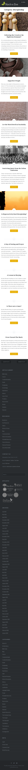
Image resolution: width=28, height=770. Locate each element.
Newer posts (21, 361)
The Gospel (4, 717)
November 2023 (5, 544)
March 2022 (4, 578)
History (4, 393)
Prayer (3, 693)
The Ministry (5, 723)
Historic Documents (6, 436)
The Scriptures (5, 726)
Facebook (8, 460)
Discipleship (4, 385)
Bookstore (4, 420)
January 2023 (5, 558)
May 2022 (4, 572)
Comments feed (5, 747)
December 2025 (5, 520)
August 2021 (5, 597)
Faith (3, 673)
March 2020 (4, 627)
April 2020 (4, 624)
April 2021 (4, 608)
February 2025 (5, 531)
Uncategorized (5, 731)
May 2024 (4, 539)
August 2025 (5, 525)
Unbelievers (4, 728)
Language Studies (6, 690)
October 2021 (5, 591)
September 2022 (6, 564)
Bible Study (4, 374)
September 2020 (6, 619)
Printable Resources (6, 439)
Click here (7, 463)
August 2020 (5, 622)
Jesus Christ (5, 396)
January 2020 (5, 633)
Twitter (12, 460)
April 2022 (4, 575)
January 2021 (5, 616)
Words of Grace (5, 428)
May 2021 (4, 605)
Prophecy (4, 398)
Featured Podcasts (6, 445)
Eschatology (5, 387)
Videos (3, 425)
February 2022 (5, 580)
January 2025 (5, 533)
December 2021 (5, 586)
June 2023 (4, 547)
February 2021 (5, 613)
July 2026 (4, 511)
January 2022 (5, 583)
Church (4, 376)
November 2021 (5, 589)
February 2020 (5, 630)
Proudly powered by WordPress (11, 765)
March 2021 (4, 611)
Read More (14, 53)
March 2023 (4, 553)
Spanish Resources (6, 712)
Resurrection (5, 401)
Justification (5, 687)
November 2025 (5, 522)
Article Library (5, 646)
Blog (3, 431)
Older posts (6, 361)
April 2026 (4, 517)
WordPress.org (5, 750)
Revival (3, 404)
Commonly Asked (6, 434)
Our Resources (5, 422)
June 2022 (4, 569)
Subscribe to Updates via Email (13, 466)
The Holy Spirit (5, 720)
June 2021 (4, 602)
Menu (24, 2)
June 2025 (4, 528)
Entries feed (5, 744)
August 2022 (5, 567)
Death (3, 382)
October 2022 (5, 561)
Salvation (4, 407)
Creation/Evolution (6, 379)
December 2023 (5, 542)
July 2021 (4, 600)
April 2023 (4, 550)
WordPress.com (14, 767)
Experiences (5, 390)
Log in (3, 741)
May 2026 (4, 514)
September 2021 (6, 594)
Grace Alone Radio (6, 447)
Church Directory (6, 442)
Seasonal (4, 410)
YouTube (17, 460)
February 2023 (5, 555)
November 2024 (5, 536)
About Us (4, 643)
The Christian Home (6, 715)
